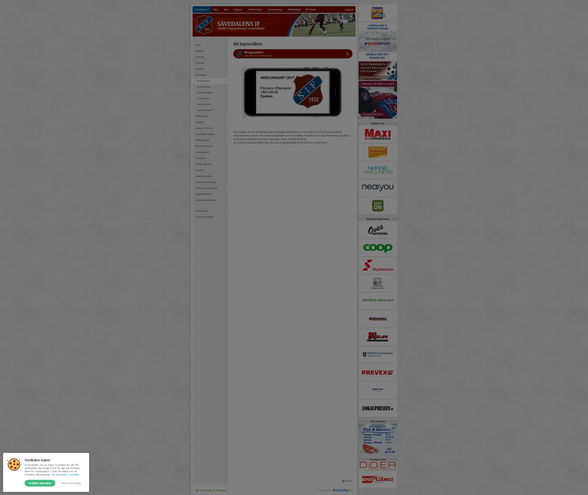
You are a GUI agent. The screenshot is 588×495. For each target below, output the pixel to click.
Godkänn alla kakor (40, 483)
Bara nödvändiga (71, 483)
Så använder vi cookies (65, 474)
